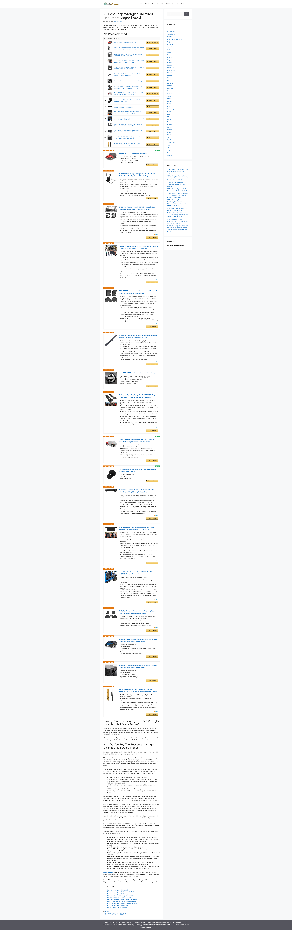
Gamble (169, 85)
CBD (168, 54)
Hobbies (169, 101)
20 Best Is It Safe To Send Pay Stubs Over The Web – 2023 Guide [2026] (176, 184)
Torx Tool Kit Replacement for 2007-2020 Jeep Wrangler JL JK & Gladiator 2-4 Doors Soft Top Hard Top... (138, 247)
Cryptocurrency (172, 60)
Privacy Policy (170, 3)
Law (168, 114)
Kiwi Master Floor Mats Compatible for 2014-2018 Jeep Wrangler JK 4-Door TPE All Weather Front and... (137, 396)
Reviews (107, 911)
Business (170, 44)
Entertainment (171, 70)
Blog (153, 3)
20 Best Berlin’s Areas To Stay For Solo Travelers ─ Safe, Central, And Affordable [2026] (177, 195)
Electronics (170, 67)
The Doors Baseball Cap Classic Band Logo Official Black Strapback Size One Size (137, 470)
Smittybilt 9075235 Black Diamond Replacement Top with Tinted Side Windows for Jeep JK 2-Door (138, 666)
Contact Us (160, 3)
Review (147, 3)
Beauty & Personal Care (174, 39)
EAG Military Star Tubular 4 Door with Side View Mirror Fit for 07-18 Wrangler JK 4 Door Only (137, 573)
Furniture (170, 83)
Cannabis (170, 47)
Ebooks (169, 62)
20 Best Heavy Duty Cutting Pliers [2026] (115, 913)
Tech (168, 137)
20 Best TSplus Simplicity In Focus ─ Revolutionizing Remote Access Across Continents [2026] (177, 214)
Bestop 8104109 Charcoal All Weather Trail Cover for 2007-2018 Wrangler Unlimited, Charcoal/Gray (136, 441)
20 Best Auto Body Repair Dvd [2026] (114, 914)
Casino (169, 52)
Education (170, 65)
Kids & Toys (171, 109)
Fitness (169, 78)
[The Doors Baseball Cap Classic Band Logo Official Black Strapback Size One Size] (110, 100)
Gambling (170, 88)
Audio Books (171, 34)
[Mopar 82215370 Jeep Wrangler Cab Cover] (110, 42)
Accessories (171, 29)
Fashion (169, 73)
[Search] (186, 14)
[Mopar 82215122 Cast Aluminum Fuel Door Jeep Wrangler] (110, 81)
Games (169, 91)
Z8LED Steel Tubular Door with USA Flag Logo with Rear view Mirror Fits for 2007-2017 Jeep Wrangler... (137, 208)
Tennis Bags (171, 142)
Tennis (169, 140)
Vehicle (169, 155)
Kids (168, 106)
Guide (169, 96)
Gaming (169, 93)
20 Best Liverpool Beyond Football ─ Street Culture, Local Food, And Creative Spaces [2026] (177, 178)
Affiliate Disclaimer (182, 3)
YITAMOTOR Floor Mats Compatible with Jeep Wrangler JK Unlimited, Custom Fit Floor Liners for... (138, 292)
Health (169, 98)
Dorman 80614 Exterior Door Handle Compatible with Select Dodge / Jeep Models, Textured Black (136, 491)
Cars (168, 49)
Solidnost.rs (149, 927)
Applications (171, 31)
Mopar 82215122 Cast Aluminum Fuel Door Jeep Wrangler (128, 81)
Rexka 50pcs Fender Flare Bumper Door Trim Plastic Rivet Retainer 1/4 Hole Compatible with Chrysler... (138, 337)
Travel (169, 150)
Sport (169, 135)
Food (168, 80)
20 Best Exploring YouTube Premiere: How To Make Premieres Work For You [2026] (178, 221)
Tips (168, 145)
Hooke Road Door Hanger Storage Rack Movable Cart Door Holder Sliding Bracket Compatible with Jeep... (138, 175)
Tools (169, 147)
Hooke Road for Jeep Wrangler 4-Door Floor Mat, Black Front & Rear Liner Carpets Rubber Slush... (137, 612)
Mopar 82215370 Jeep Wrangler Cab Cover (125, 42)
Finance (169, 75)
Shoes (169, 132)
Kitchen (169, 111)
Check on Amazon (153, 42)
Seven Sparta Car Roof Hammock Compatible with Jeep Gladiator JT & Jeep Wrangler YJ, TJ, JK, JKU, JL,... (137, 528)
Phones (169, 124)
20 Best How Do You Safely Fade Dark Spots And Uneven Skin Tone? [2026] (177, 171)
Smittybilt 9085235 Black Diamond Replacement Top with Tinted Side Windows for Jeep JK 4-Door (138, 640)
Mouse (169, 119)
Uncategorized (171, 153)
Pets (168, 122)
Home (140, 3)
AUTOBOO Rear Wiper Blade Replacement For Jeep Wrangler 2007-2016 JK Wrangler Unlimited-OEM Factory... (138, 690)
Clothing (169, 57)
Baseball (170, 36)
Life (168, 116)
